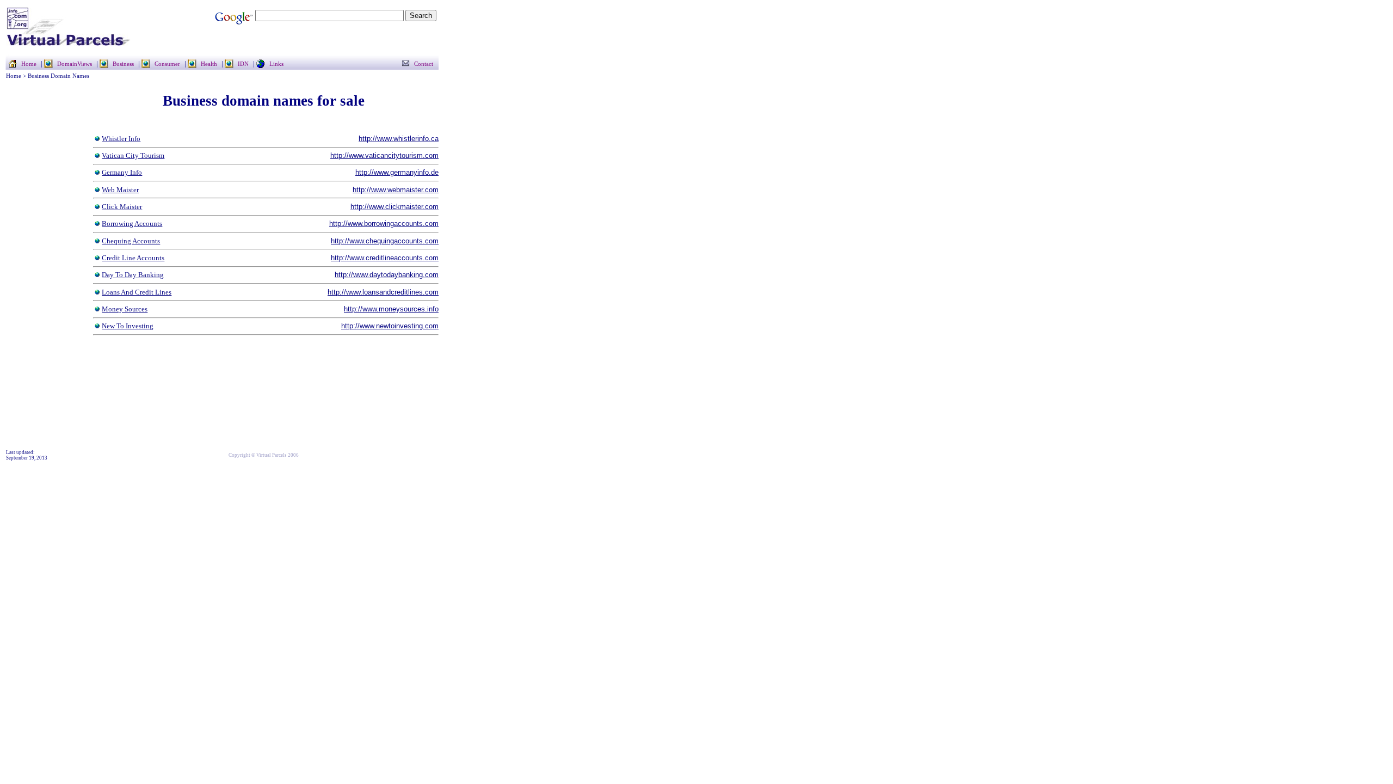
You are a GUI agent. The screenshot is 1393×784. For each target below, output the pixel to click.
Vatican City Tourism (133, 155)
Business (123, 64)
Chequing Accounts (131, 241)
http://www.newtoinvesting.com (390, 326)
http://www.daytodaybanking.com (387, 275)
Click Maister (122, 207)
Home (28, 64)
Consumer (167, 64)
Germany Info (122, 172)
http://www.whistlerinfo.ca (399, 138)
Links (276, 64)
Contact (423, 64)
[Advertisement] (38, 284)
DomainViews (74, 64)
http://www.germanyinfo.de (397, 172)
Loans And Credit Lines (136, 292)
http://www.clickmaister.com (394, 207)
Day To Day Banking (133, 275)
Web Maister (120, 190)
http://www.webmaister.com (396, 190)
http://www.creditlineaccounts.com (385, 258)
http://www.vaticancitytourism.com (384, 155)
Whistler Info (121, 138)
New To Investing (127, 326)
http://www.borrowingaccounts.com (384, 223)
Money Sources (124, 309)
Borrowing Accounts (132, 223)
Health (209, 64)
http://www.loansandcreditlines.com (383, 292)
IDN (243, 64)
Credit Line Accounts (133, 258)
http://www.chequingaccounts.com (385, 241)
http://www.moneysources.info (391, 309)
